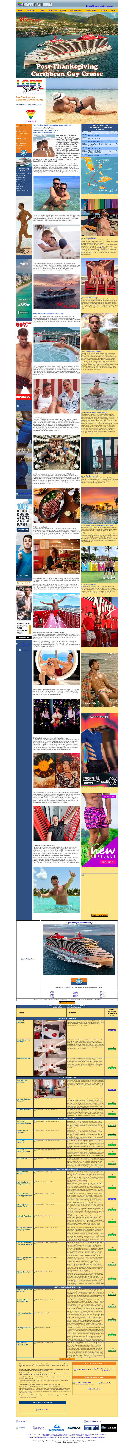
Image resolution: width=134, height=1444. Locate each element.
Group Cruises (52, 10)
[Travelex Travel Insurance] (41, 1428)
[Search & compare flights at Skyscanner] (56, 1431)
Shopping (87, 1435)
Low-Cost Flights (90, 10)
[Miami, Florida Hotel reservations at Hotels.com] (105, 1370)
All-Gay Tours (20, 148)
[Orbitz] (74, 1431)
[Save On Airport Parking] (92, 1421)
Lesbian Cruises (63, 1434)
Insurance (80, 1435)
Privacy (73, 1437)
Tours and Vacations (87, 1434)
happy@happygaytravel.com (37, 1437)
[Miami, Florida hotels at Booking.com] (83, 1384)
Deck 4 (52, 991)
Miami (102, 248)
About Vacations (100, 1434)
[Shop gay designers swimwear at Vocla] (24, 255)
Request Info (52, 1437)
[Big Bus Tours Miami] (24, 406)
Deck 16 (102, 996)
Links (59, 1437)
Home (20, 10)
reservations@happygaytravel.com (94, 1437)
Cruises (42, 10)
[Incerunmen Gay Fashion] (99, 786)
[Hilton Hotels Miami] (105, 1383)
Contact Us (80, 1437)
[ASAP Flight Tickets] (28, 959)
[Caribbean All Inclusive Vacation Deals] (24, 495)
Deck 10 (75, 993)
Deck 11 (75, 995)
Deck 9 (76, 992)
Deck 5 (52, 993)
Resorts (46, 1435)
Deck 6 (52, 994)
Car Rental (103, 10)
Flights (113, 10)
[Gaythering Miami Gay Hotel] (83, 1369)
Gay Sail (63, 10)
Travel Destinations (56, 1435)
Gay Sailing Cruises (21, 133)
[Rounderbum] (24, 489)
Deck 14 (102, 993)
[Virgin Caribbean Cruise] (99, 193)
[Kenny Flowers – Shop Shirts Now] (24, 645)
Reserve (18, 136)
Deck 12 (75, 996)
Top (30, 1434)
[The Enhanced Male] (24, 577)
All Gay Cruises (20, 129)
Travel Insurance (21, 140)
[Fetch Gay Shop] (109, 1431)
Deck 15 (102, 994)
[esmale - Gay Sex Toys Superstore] (91, 1431)
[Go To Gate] (20, 1421)
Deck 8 (52, 997)
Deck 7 (52, 996)
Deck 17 (102, 997)
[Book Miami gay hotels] (94, 1389)
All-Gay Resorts (20, 145)
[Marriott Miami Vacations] (24, 317)
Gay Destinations (21, 143)
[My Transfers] (24, 650)
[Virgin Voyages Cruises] (30, 122)
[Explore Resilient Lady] (24, 155)
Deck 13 (102, 991)
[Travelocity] (20, 1427)
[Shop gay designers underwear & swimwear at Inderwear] (24, 399)
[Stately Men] (24, 639)
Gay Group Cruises (21, 131)
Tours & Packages (75, 10)
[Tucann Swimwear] (99, 867)
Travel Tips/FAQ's (69, 1435)
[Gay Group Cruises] (31, 93)
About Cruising (74, 1434)
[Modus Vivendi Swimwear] (99, 706)
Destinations (31, 10)
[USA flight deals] (42, 1409)
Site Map (66, 1437)
